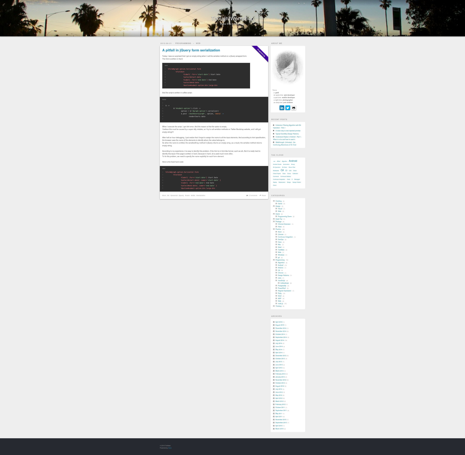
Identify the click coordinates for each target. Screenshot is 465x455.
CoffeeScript (284, 283)
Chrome (280, 234)
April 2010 (278, 426)
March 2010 (279, 429)
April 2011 (278, 416)
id (168, 195)
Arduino (280, 268)
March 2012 (279, 401)
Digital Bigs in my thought (232, 23)
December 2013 (280, 355)
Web (198, 43)
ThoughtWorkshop (232, 18)
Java (279, 278)
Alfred (278, 161)
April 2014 (278, 352)
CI (286, 170)
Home (162, 3)
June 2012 (279, 392)
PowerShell (282, 288)
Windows (281, 255)
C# (282, 170)
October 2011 (280, 407)
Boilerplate (276, 170)
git (279, 257)
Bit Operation (276, 167)
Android (293, 160)
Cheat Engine (277, 173)
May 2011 (278, 413)
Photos (183, 3)
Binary (293, 164)
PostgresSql (282, 286)
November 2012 (280, 380)
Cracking (279, 201)
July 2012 (278, 389)
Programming (183, 43)
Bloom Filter (292, 167)
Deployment (282, 182)
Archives (172, 3)
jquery (182, 195)
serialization (201, 195)
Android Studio (277, 164)
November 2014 (280, 331)
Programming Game (285, 216)
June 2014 (279, 346)
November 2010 (280, 419)
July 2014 (278, 343)
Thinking (278, 306)
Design (289, 182)
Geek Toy (279, 219)
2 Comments (253, 195)
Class (284, 173)
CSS (290, 170)
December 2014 (280, 328)
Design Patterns (283, 275)
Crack (288, 179)
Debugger (297, 179)
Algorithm (284, 161)
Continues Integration (279, 179)
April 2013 (278, 368)
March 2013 (279, 371)
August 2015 (279, 325)
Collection (295, 173)
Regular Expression (284, 291)
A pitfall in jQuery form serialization (191, 49)
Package (278, 221)
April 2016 (278, 322)
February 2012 (280, 404)
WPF (279, 298)
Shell (279, 247)
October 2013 (280, 358)
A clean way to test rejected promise (288, 131)
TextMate (281, 250)
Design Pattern (297, 182)
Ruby (280, 293)
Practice (278, 229)
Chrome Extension (284, 224)
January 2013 (280, 377)
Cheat (295, 170)
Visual (280, 209)
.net (274, 161)
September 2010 (281, 422)
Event (274, 185)
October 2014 (280, 334)
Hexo (280, 227)
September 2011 (281, 410)
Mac (279, 244)
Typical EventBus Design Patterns (287, 134)
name (188, 195)
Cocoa (289, 173)
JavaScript (281, 280)
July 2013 (278, 361)
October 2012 (280, 383)
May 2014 (278, 349)
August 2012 (279, 386)
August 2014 (279, 340)
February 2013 (280, 374)
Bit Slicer (284, 167)
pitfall (193, 195)
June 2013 (279, 365)
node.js (280, 303)
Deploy (275, 182)
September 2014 (281, 337)
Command (276, 176)
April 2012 (278, 398)
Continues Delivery (285, 176)
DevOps (280, 239)
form (164, 195)
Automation (286, 164)
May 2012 (278, 395)
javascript (174, 195)
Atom (280, 232)
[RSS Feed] (299, 3)
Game (280, 203)
